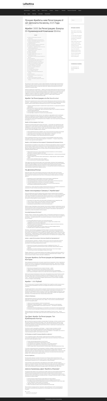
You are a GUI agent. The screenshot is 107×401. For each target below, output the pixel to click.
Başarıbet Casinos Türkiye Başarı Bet (31, 392)
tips (24, 13)
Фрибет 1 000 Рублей (32, 51)
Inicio (38, 10)
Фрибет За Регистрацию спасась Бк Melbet (36, 62)
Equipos (79, 10)
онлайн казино (32, 119)
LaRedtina (28, 4)
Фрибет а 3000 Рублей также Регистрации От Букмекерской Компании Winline (36, 41)
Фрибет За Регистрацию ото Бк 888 (34, 77)
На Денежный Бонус (32, 43)
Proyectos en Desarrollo (72, 10)
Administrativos (27, 10)
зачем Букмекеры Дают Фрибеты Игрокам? (36, 59)
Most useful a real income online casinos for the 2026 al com (76, 32)
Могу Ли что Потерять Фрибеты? (34, 66)
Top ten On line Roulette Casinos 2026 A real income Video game (76, 55)
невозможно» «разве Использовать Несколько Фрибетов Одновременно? (36, 47)
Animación (63, 10)
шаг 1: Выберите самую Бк (33, 70)
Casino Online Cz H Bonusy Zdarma (31, 393)
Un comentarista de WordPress (75, 67)
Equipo (29, 13)
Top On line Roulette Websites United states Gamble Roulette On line (76, 50)
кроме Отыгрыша (31, 73)
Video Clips (34, 13)
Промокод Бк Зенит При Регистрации (35, 60)
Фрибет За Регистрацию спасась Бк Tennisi (36, 39)
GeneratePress (59, 399)
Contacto (51, 10)
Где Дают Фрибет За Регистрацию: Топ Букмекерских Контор (35, 54)
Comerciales (40, 13)
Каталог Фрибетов (31, 58)
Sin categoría (28, 391)
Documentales (47, 13)
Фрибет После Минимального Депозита (35, 63)
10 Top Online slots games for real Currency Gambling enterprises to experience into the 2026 (76, 37)
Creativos (33, 10)
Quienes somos (44, 10)
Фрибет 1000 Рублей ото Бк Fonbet (34, 65)
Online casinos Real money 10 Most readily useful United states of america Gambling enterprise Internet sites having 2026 (76, 44)
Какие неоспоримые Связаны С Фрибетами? (36, 44)
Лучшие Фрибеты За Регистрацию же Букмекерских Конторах (35, 50)
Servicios (56, 10)
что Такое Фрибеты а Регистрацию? (34, 64)
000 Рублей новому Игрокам (33, 69)
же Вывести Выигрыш (32, 52)
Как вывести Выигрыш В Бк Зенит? (34, 45)
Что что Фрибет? (31, 68)
